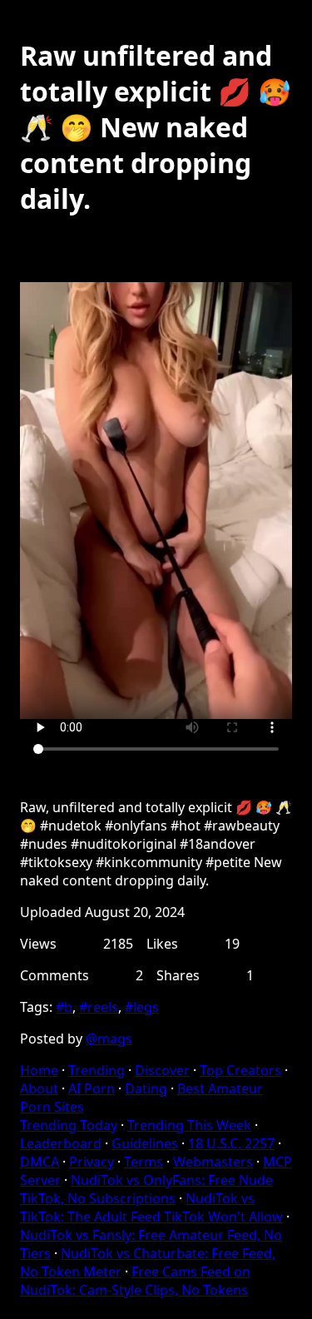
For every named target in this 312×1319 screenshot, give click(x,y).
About (39, 1088)
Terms (143, 1162)
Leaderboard (61, 1143)
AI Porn (91, 1088)
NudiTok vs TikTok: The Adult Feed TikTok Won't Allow (151, 1207)
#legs (142, 1007)
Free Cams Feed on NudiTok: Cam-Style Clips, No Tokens (135, 1280)
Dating (146, 1088)
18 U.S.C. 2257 (231, 1143)
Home (39, 1070)
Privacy (91, 1162)
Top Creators (240, 1070)
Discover (162, 1070)
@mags (109, 1038)
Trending (96, 1070)
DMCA (39, 1162)
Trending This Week (189, 1125)
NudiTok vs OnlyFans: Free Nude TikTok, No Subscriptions (146, 1189)
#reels (98, 1007)
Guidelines (144, 1143)
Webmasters (213, 1162)
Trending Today (68, 1125)
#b (64, 1007)
